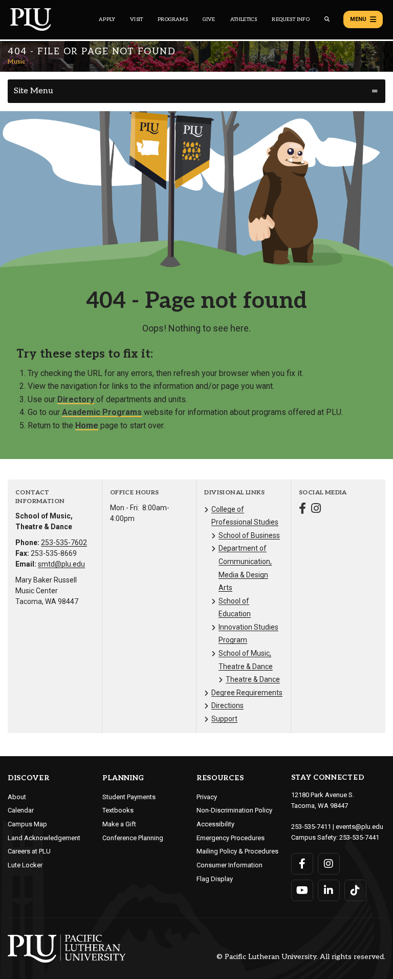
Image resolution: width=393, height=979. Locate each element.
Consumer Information (229, 865)
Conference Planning (132, 838)
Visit (136, 19)
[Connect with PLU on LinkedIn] (329, 890)
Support (224, 719)
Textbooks (118, 810)
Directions (227, 705)
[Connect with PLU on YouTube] (302, 890)
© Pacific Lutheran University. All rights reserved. (300, 957)
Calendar (21, 810)
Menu (358, 19)
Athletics (243, 19)
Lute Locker (25, 865)
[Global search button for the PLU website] (327, 19)
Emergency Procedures (230, 838)
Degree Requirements (246, 693)
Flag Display (214, 879)
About (17, 797)
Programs (173, 19)
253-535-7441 (359, 837)
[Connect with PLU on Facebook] (302, 863)
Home (86, 425)
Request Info (290, 19)
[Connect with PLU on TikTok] (355, 890)
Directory (75, 399)
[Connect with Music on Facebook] (302, 509)
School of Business (249, 535)
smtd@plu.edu (61, 564)
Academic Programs (102, 412)
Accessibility (215, 824)
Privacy (206, 797)
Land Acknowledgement (44, 838)
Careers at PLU (29, 851)
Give (209, 19)
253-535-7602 (64, 542)
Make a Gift (119, 824)
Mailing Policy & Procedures (237, 851)
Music (17, 62)
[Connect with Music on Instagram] (316, 509)
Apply (107, 19)
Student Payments (129, 797)
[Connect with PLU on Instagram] (329, 863)
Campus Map (27, 824)
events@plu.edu (359, 826)
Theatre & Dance (253, 679)
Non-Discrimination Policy (234, 810)
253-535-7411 (311, 826)
